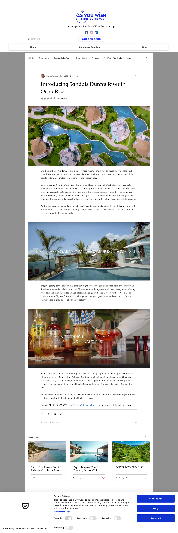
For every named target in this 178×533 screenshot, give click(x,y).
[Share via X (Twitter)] (48, 414)
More (129, 58)
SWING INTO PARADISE (129, 467)
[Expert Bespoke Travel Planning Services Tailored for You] (89, 451)
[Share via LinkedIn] (55, 414)
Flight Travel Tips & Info (113, 58)
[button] (147, 58)
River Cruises (44, 58)
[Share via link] (61, 414)
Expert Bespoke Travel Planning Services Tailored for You (88, 469)
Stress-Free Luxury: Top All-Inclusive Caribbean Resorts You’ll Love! (46, 469)
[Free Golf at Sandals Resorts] (131, 451)
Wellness (95, 58)
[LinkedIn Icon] (96, 32)
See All (147, 436)
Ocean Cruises (81, 58)
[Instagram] (91, 32)
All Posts (31, 58)
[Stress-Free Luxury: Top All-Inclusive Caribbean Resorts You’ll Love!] (47, 451)
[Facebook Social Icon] (86, 32)
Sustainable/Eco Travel (62, 58)
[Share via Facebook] (42, 414)
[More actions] (135, 75)
